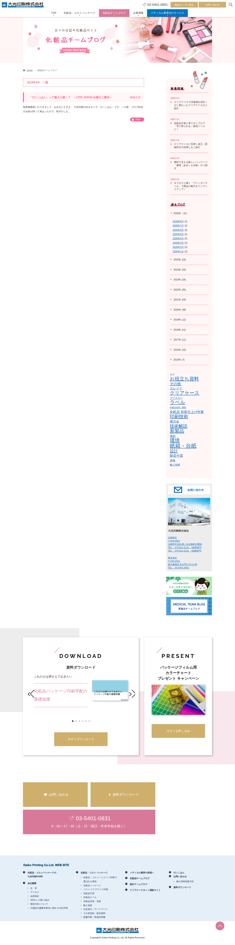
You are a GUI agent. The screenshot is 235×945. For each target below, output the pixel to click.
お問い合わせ (212, 4)
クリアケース (184, 393)
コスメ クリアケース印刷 (95, 889)
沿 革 (33, 888)
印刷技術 (179, 416)
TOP (53, 12)
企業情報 (138, 12)
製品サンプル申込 (184, 4)
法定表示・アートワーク (95, 909)
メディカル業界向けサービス (167, 12)
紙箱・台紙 (183, 446)
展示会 (174, 421)
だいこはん (179, 872)
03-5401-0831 (157, 4)
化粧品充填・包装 (92, 901)
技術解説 (178, 426)
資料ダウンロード (182, 887)
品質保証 (34, 896)
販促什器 (176, 456)
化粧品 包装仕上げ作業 (187, 412)
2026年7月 (178, 225)
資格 (172, 460)
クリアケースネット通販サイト (145, 890)
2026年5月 (178, 234)
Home (30, 70)
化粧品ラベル (90, 897)
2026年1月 (178, 251)
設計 (174, 451)
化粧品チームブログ (114, 12)
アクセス (34, 892)
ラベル (177, 402)
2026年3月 (178, 243)
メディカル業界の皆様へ (142, 872)
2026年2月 (178, 247)
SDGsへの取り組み (39, 900)
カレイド (176, 388)
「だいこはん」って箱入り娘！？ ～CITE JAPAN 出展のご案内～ (84, 97)
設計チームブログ (138, 884)
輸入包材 (175, 464)
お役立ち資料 (184, 378)
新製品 (177, 431)
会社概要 (32, 883)
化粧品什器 (88, 893)
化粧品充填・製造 (178, 407)
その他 (175, 384)
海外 (173, 436)
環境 (175, 440)
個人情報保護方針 (185, 881)
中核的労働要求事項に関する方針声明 (49, 908)
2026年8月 (178, 221)
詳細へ (138, 119)
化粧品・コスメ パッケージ (79, 12)
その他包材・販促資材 (94, 913)
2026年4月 (178, 238)
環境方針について (39, 904)
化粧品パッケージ (92, 885)
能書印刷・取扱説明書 (94, 917)
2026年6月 (178, 230)
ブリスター (176, 398)
